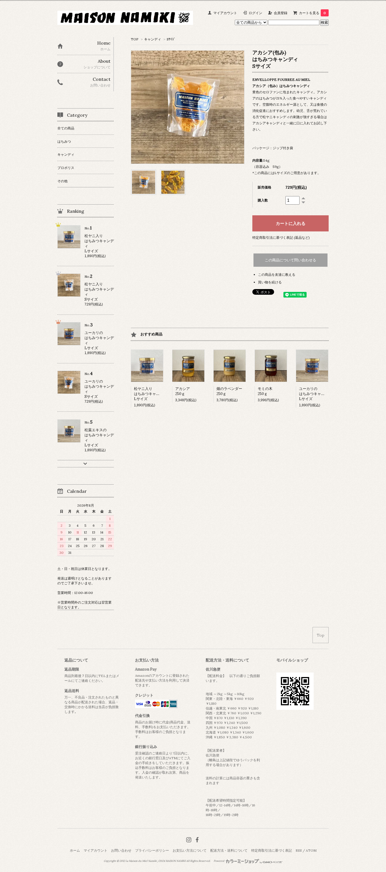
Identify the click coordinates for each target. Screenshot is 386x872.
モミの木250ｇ (265, 391)
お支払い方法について (190, 850)
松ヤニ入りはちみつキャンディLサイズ (150, 393)
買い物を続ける (270, 282)
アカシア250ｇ (182, 391)
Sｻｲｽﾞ (171, 39)
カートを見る (312, 13)
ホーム (75, 850)
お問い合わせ (121, 850)
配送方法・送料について (229, 850)
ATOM (311, 850)
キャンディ (152, 39)
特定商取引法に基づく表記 (271, 850)
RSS (299, 850)
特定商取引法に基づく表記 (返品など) (281, 237)
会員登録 (280, 13)
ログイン (255, 13)
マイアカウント (225, 13)
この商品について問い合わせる (290, 260)
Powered (219, 861)
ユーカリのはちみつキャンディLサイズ (315, 393)
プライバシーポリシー (152, 850)
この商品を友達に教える (276, 274)
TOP (134, 39)
